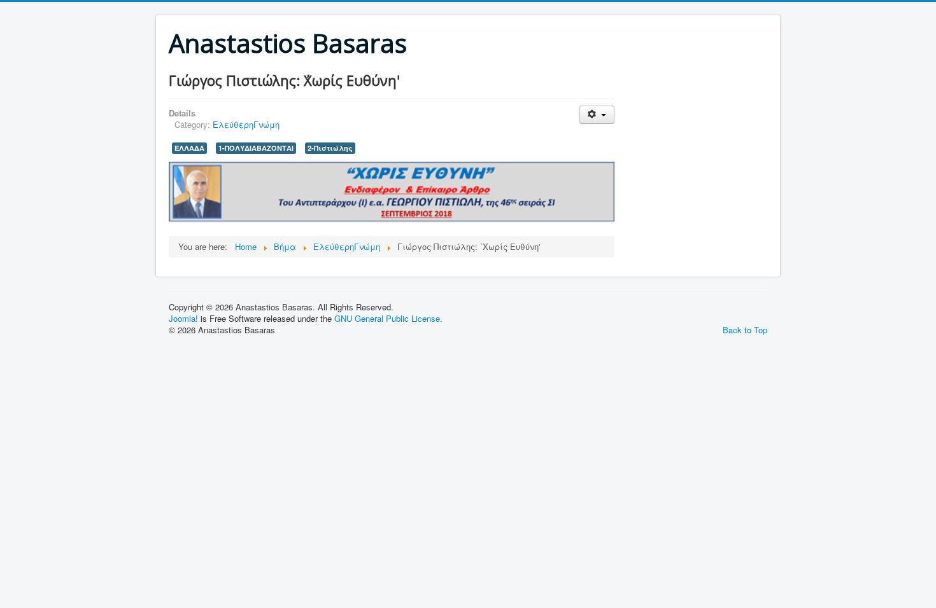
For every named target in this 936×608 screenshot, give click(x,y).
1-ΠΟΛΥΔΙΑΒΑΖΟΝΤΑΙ (256, 148)
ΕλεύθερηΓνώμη (246, 124)
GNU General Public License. (388, 318)
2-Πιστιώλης (330, 148)
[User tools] (596, 115)
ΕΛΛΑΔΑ (189, 148)
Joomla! (183, 318)
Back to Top (745, 330)
